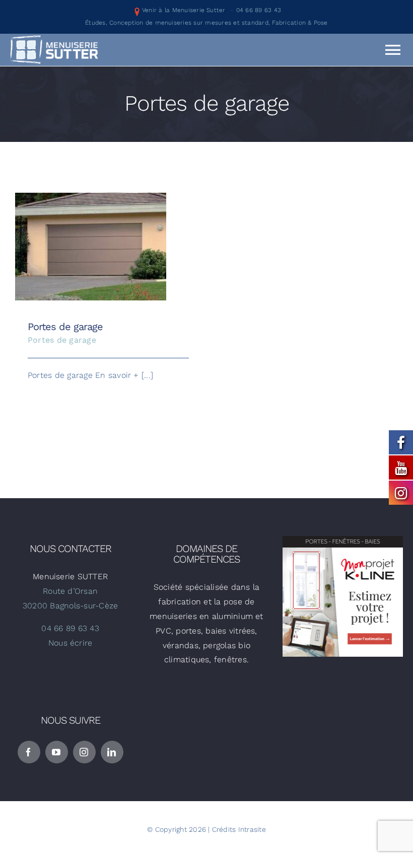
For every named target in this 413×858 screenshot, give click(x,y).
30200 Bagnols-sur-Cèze (70, 605)
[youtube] (56, 752)
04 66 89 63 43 (258, 10)
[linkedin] (112, 752)
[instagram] (84, 752)
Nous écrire (70, 643)
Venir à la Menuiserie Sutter (184, 10)
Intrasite (252, 829)
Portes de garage (91, 239)
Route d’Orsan (70, 591)
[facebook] (29, 752)
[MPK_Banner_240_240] (343, 539)
